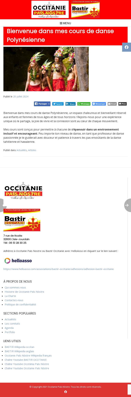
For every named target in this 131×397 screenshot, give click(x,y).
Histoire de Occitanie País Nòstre (24, 291)
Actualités (22, 150)
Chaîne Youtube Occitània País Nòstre (27, 364)
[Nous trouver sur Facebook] (65, 392)
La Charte (10, 296)
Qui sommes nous (15, 287)
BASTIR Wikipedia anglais (19, 351)
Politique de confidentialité (20, 304)
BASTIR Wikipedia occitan (19, 347)
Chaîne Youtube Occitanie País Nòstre (27, 368)
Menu (66, 23)
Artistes (32, 150)
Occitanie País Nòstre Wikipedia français (28, 355)
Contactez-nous (14, 300)
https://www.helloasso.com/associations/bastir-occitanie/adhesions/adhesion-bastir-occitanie (58, 269)
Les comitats (12, 323)
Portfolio (10, 332)
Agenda (9, 327)
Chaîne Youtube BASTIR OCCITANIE (26, 359)
